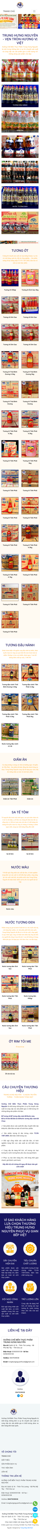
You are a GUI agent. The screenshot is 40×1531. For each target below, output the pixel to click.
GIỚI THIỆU (5, 1460)
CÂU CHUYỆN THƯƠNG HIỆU (20, 1089)
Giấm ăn (30, 799)
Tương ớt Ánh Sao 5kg (30, 290)
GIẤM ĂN (20, 130)
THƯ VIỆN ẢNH (7, 1468)
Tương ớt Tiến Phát (10, 461)
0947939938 (14, 1358)
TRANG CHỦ (9, 11)
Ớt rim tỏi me (10, 1074)
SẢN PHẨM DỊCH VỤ (9, 1464)
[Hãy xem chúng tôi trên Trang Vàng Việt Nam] (34, 1521)
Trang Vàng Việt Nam (26, 1528)
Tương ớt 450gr (10, 290)
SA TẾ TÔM (20, 156)
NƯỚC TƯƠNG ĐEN (20, 206)
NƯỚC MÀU (20, 181)
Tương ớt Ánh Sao (10, 317)
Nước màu (10, 909)
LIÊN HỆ (4, 1472)
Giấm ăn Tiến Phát (10, 799)
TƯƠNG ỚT (20, 80)
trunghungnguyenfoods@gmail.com (21, 1362)
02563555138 (17, 1352)
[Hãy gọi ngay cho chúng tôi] (34, 1504)
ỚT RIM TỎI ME (20, 232)
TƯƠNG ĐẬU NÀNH (20, 105)
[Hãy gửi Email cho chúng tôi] (34, 1515)
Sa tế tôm (10, 854)
